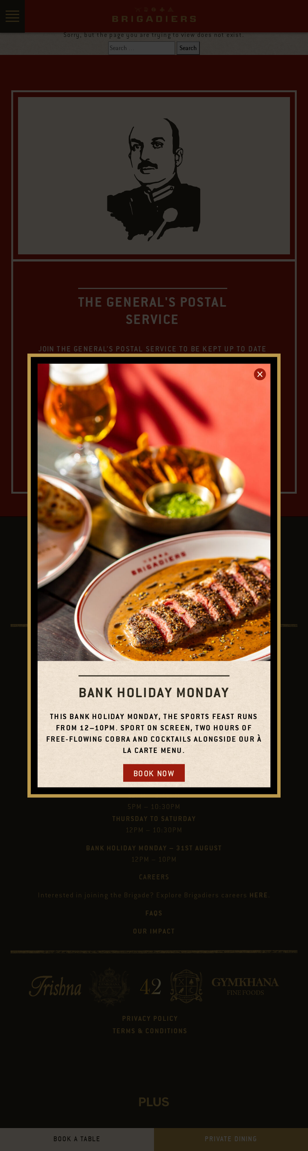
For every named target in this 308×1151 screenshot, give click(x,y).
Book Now (154, 773)
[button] (260, 374)
